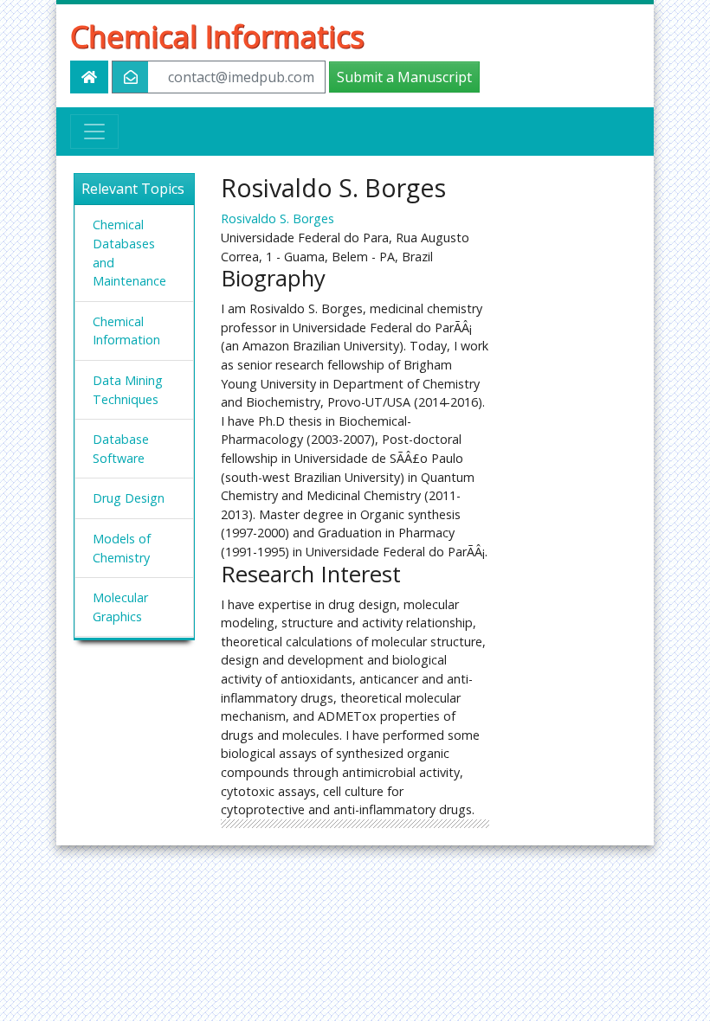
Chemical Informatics (217, 36)
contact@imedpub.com (241, 77)
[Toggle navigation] (94, 131)
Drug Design (129, 498)
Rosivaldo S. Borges (277, 218)
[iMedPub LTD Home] (89, 77)
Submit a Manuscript (404, 77)
